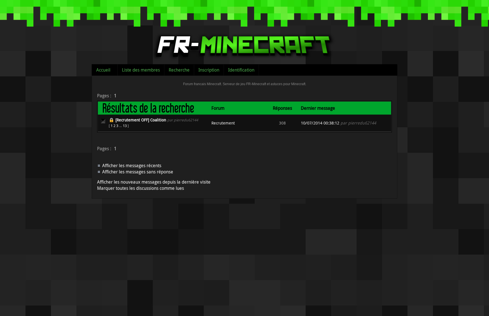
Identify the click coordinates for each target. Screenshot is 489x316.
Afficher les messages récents (131, 165)
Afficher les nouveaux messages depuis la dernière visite (154, 182)
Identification (241, 70)
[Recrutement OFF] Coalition (140, 119)
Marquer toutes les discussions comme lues (140, 188)
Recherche (179, 70)
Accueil (103, 70)
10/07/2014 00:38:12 (320, 123)
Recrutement (223, 123)
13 (125, 125)
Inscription (208, 70)
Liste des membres (141, 70)
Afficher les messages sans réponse (137, 172)
